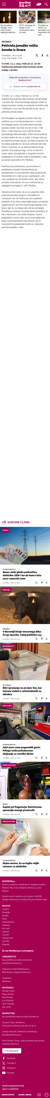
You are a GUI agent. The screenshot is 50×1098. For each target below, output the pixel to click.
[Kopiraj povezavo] (46, 583)
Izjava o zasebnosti (10, 1089)
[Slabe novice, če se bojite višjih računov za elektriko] (25, 837)
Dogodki (5, 944)
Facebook (11, 1058)
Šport (4, 919)
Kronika (5, 915)
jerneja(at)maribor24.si (11, 1035)
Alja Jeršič (6, 1007)
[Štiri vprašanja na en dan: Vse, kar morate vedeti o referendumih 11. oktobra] (25, 661)
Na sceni (6, 928)
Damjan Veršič (8, 991)
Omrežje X (11, 1063)
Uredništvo (7, 978)
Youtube (10, 1073)
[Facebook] (42, 583)
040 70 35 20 (30, 1026)
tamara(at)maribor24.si (12, 1026)
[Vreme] (39, 4)
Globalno (6, 925)
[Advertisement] (25, 346)
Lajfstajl (5, 932)
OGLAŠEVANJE (11, 1051)
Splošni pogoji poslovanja (13, 1086)
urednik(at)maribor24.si (12, 963)
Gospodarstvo (8, 922)
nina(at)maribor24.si (10, 1044)
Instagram (11, 1068)
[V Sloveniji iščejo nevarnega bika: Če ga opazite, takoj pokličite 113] (25, 605)
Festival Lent (7, 938)
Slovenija (6, 912)
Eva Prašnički (8, 1000)
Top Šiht (5, 941)
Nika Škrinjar (7, 997)
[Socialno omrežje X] (36, 583)
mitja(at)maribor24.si (22, 972)
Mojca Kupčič (8, 994)
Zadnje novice (8, 1095)
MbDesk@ (6, 981)
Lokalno (5, 909)
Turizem (5, 935)
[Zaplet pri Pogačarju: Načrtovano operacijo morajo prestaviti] (25, 780)
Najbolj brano (24, 1095)
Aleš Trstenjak (8, 1004)
